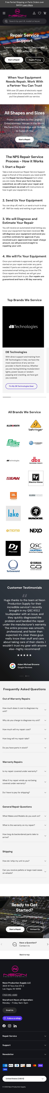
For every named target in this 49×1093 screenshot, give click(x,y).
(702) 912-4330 (10, 995)
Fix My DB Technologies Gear (21, 386)
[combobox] (24, 21)
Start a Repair (14, 60)
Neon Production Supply (17, 1087)
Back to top (25, 955)
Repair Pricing (35, 60)
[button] (45, 13)
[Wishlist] (39, 13)
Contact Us (35, 929)
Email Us (9, 1010)
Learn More (27, 5)
